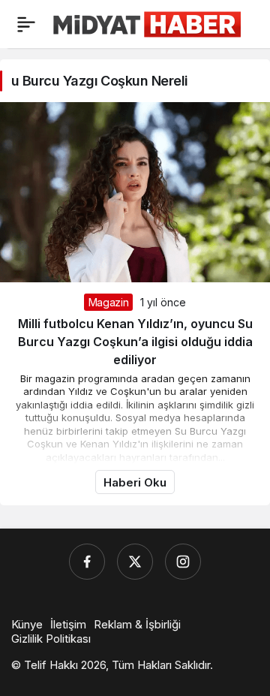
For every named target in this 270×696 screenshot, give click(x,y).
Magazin (108, 302)
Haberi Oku (135, 482)
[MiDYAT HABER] (147, 22)
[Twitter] (135, 562)
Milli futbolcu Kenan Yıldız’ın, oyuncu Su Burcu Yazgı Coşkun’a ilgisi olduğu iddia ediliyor (135, 341)
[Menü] (26, 24)
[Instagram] (183, 562)
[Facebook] (87, 562)
